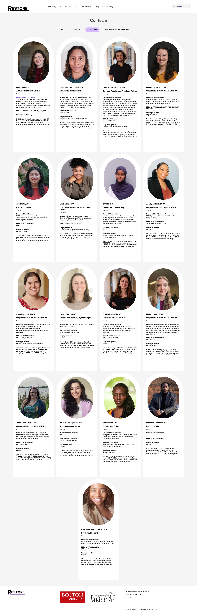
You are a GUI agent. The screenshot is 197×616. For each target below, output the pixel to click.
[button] (65, 6)
